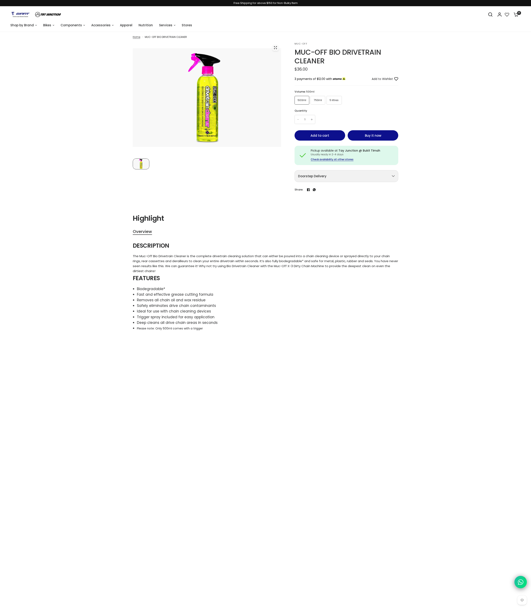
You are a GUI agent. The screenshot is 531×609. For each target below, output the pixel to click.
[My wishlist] (507, 14)
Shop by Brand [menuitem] (22, 25)
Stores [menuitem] (187, 25)
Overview (142, 231)
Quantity (301, 111)
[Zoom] (275, 48)
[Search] (490, 14)
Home (136, 37)
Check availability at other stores (332, 159)
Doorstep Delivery (312, 176)
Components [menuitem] (71, 25)
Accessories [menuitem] (101, 25)
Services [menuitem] (165, 25)
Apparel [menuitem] (126, 25)
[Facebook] (308, 189)
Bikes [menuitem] (47, 25)
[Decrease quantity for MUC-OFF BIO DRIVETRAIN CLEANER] (298, 119)
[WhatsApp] (314, 189)
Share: (299, 189)
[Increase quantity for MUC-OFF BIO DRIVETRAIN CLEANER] (311, 119)
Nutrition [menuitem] (146, 25)
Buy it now (373, 135)
